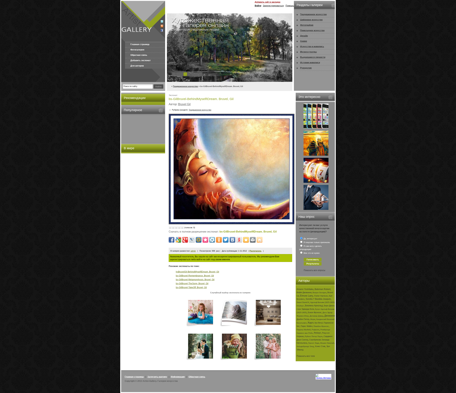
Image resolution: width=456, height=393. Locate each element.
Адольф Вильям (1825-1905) (322, 302)
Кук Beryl (319, 323)
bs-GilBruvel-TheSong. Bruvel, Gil (192, 283)
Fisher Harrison (321, 296)
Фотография (306, 25)
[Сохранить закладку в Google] (178, 240)
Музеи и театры (308, 52)
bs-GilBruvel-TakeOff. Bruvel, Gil (191, 287)
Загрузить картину (157, 377)
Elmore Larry (306, 295)
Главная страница (139, 44)
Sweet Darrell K (303, 302)
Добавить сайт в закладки (267, 2)
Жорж (312, 319)
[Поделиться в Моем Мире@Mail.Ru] (198, 240)
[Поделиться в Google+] (185, 240)
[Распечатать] (253, 240)
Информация (178, 377)
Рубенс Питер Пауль (314, 336)
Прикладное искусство (312, 30)
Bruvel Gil (184, 104)
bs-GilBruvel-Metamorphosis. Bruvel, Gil (195, 279)
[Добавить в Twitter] (226, 240)
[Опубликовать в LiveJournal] (192, 240)
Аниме (303, 41)
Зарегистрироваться (273, 5)
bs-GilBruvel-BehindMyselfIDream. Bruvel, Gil (248, 231)
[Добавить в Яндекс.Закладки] (239, 240)
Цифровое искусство (311, 20)
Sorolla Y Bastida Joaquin (318, 299)
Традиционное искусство (185, 86)
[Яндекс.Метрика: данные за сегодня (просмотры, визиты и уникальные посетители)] (323, 376)
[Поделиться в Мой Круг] (212, 240)
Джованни (329, 315)
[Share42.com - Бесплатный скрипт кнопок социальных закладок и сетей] (259, 240)
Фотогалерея (137, 50)
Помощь (290, 5)
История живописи (310, 62)
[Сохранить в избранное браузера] (246, 240)
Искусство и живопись (312, 46)
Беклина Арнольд (314, 305)
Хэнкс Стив (320, 346)
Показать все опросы (314, 270)
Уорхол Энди (313, 343)
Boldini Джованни (304, 292)
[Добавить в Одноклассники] (219, 240)
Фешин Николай (327, 343)
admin (193, 251)
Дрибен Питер (303, 319)
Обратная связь (138, 55)
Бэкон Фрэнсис (315, 312)
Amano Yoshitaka (305, 289)
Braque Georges (319, 293)
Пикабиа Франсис (321, 326)
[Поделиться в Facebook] (171, 240)
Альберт (300, 306)
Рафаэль (315, 330)
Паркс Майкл (306, 326)
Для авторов (137, 66)
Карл (311, 322)
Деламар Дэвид (316, 316)
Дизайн (304, 36)
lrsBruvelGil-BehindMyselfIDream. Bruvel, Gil (197, 271)
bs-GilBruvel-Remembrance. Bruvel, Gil (195, 275)
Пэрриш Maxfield (304, 330)
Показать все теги (306, 356)
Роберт (317, 333)
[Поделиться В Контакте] (232, 240)
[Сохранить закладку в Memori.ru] (205, 240)
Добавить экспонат (140, 60)
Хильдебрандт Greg (305, 346)
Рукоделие (306, 68)
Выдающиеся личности (312, 57)
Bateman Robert (322, 289)
